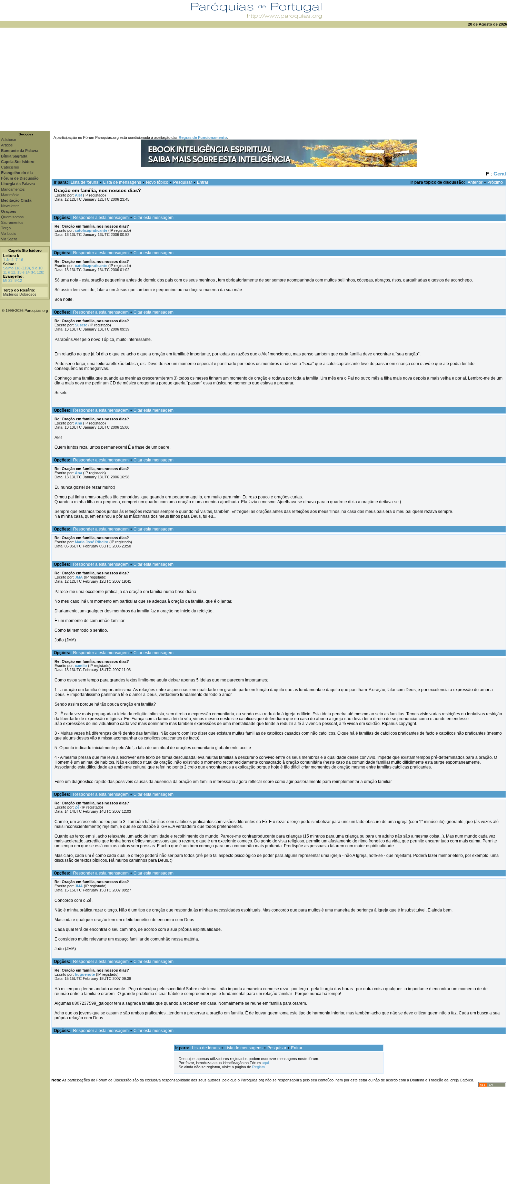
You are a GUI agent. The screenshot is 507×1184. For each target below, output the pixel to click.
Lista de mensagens (122, 182)
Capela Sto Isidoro (25, 250)
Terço (6, 228)
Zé (77, 807)
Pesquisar (182, 182)
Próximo (495, 182)
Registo (258, 1067)
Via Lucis (8, 233)
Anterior (475, 182)
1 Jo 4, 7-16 (13, 260)
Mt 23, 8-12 (12, 280)
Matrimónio (10, 195)
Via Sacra (9, 239)
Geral (500, 173)
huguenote (85, 974)
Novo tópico (157, 182)
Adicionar (9, 139)
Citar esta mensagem (153, 217)
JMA (79, 577)
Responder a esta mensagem (101, 217)
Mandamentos (13, 189)
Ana (78, 423)
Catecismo (10, 167)
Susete (81, 325)
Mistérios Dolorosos (20, 294)
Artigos (7, 145)
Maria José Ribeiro (91, 542)
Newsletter (10, 206)
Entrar (202, 182)
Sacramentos (12, 222)
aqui (265, 1063)
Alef (78, 195)
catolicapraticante (91, 230)
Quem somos (12, 217)
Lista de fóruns (84, 182)
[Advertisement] (253, 79)
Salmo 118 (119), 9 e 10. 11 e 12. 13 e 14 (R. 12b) (23, 270)
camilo (81, 665)
